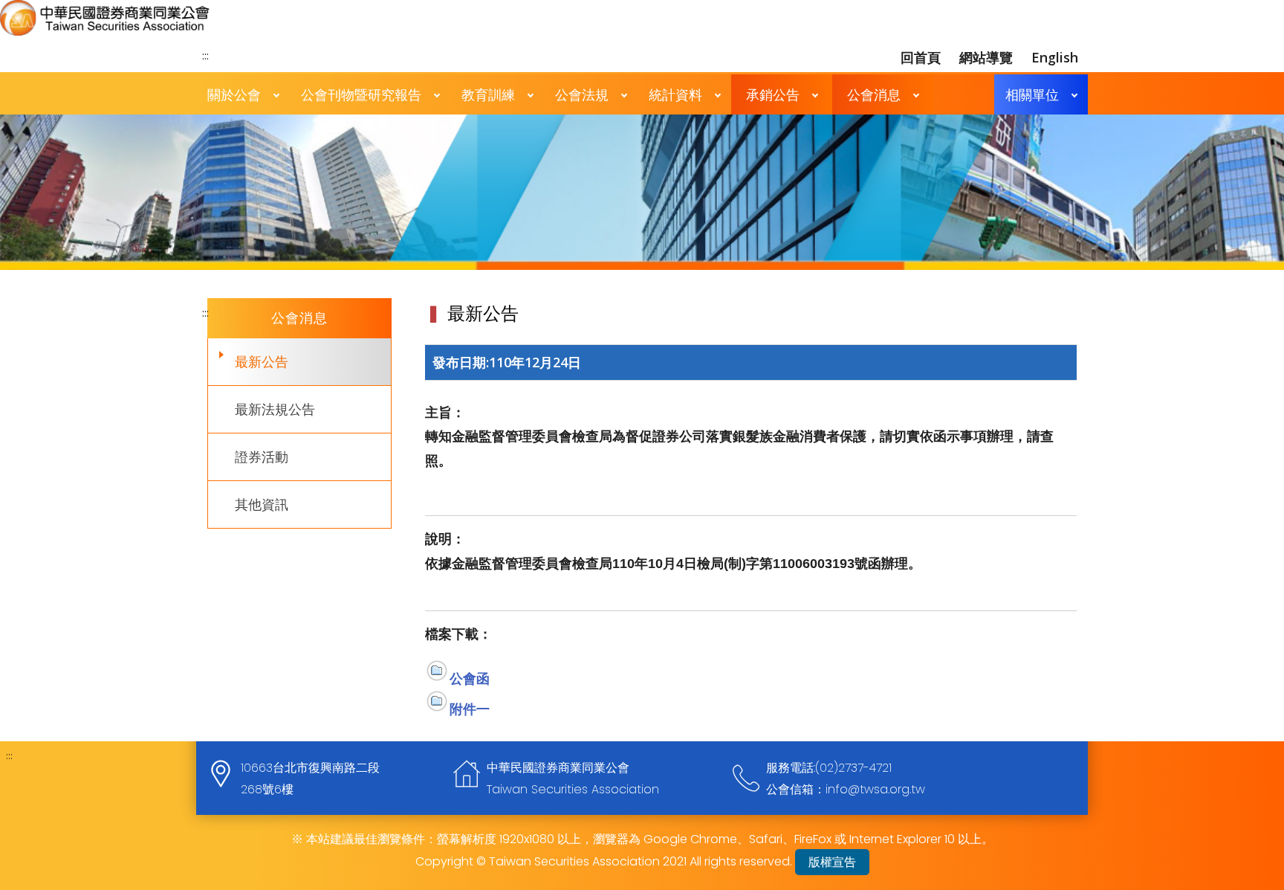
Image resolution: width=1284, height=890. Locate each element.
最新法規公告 (275, 409)
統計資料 (675, 94)
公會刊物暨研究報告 (361, 94)
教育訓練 (488, 94)
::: (205, 55)
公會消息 (874, 94)
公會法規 (582, 94)
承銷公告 (773, 94)
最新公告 (261, 361)
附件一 (470, 709)
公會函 (470, 678)
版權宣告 (832, 862)
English (1054, 57)
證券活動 (261, 456)
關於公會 (234, 94)
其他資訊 (261, 504)
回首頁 (921, 57)
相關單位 (1032, 94)
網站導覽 (986, 57)
